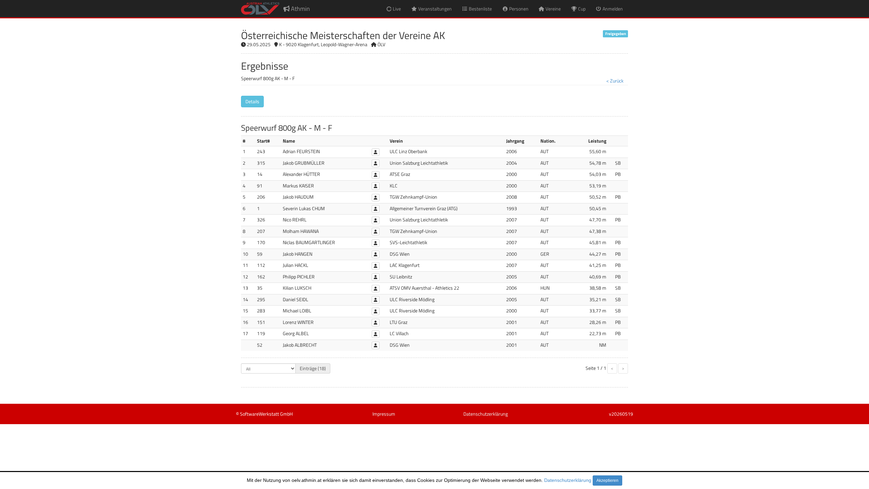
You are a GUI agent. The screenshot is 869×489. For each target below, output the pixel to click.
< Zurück (615, 80)
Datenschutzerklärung (567, 480)
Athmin (300, 8)
